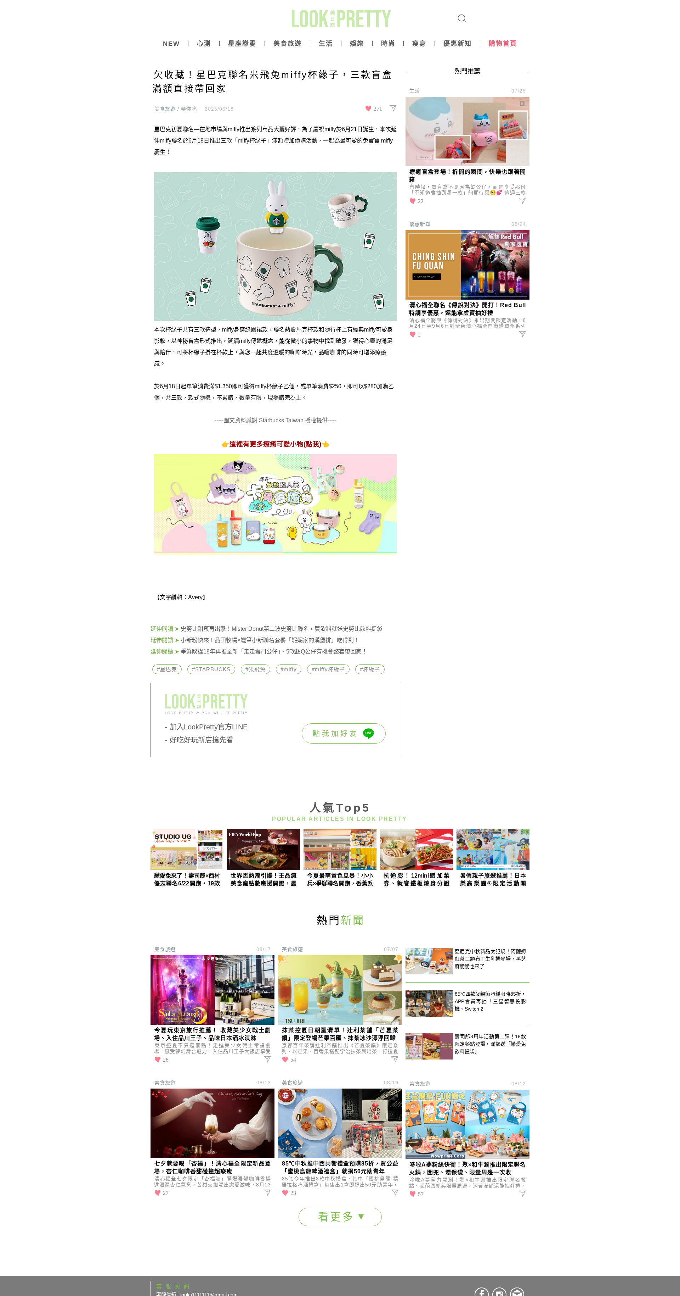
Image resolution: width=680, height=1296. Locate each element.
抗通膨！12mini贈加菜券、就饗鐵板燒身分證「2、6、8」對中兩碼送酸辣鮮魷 (416, 880)
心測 (204, 43)
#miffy (288, 669)
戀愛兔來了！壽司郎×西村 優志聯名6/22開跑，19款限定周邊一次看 (187, 880)
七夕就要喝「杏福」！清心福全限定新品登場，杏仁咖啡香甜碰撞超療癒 (212, 1167)
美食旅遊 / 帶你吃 (175, 108)
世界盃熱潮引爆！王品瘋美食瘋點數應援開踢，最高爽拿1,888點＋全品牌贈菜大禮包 (263, 880)
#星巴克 (167, 669)
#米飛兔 (255, 669)
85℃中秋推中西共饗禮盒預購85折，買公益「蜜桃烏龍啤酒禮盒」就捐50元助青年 (340, 1167)
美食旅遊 (287, 43)
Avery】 (198, 597)
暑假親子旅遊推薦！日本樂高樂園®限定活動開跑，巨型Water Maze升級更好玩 (493, 880)
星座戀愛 (242, 43)
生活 (326, 43)
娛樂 (357, 43)
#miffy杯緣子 (328, 669)
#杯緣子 (370, 669)
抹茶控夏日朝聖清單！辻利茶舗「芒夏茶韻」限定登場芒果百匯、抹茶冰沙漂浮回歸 (340, 1034)
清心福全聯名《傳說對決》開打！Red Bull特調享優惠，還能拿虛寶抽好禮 (467, 309)
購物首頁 (503, 43)
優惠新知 (457, 43)
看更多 (338, 1217)
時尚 (388, 43)
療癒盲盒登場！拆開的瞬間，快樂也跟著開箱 (467, 176)
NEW (171, 43)
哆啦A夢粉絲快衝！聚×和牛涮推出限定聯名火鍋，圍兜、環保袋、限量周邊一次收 (467, 1168)
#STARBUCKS (211, 669)
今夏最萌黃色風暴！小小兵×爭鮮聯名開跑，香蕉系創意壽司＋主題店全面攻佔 (340, 880)
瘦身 (419, 43)
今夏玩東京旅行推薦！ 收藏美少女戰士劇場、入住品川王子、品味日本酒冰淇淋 (212, 1034)
